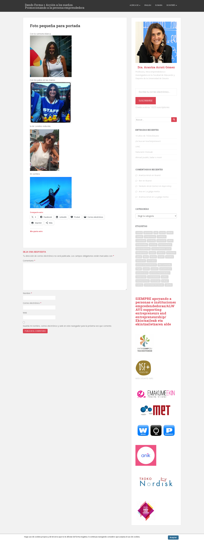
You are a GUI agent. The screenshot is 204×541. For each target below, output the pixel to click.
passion (154, 269)
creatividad (140, 240)
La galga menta (153, 191)
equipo (152, 253)
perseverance (165, 269)
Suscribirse (146, 100)
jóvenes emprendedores (146, 265)
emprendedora (165, 244)
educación (161, 240)
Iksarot (157, 175)
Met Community (164, 265)
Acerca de (134, 5)
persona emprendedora (159, 273)
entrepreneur (141, 253)
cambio (139, 236)
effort (170, 240)
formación (171, 253)
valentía (169, 285)
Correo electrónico (32, 303)
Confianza (162, 236)
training (139, 285)
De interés (171, 5)
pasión (146, 269)
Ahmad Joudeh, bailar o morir (148, 157)
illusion (153, 257)
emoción (153, 244)
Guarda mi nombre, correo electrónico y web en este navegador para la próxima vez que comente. (67, 326)
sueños (165, 277)
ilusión (161, 257)
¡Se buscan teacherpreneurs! (148, 141)
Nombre (27, 293)
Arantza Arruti (145, 175)
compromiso (150, 236)
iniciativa (169, 257)
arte (156, 232)
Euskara (158, 5)
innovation (152, 261)
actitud (139, 232)
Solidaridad (141, 277)
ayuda (162, 232)
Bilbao (169, 232)
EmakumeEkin (141, 244)
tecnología (155, 281)
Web (25, 312)
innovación (140, 261)
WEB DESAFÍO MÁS (144, 378)
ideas (146, 257)
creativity (151, 240)
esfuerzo (161, 253)
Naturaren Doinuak (144, 152)
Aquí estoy (166, 186)
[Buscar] (174, 119)
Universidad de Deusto (154, 285)
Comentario (29, 260)
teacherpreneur (142, 281)
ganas (138, 257)
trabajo (165, 281)
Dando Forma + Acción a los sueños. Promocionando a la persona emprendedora (54, 5)
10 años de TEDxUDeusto (147, 135)
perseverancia (142, 273)
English (147, 5)
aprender (148, 232)
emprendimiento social (161, 248)
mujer (138, 269)
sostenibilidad (153, 277)
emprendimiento (143, 248)
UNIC (137, 146)
